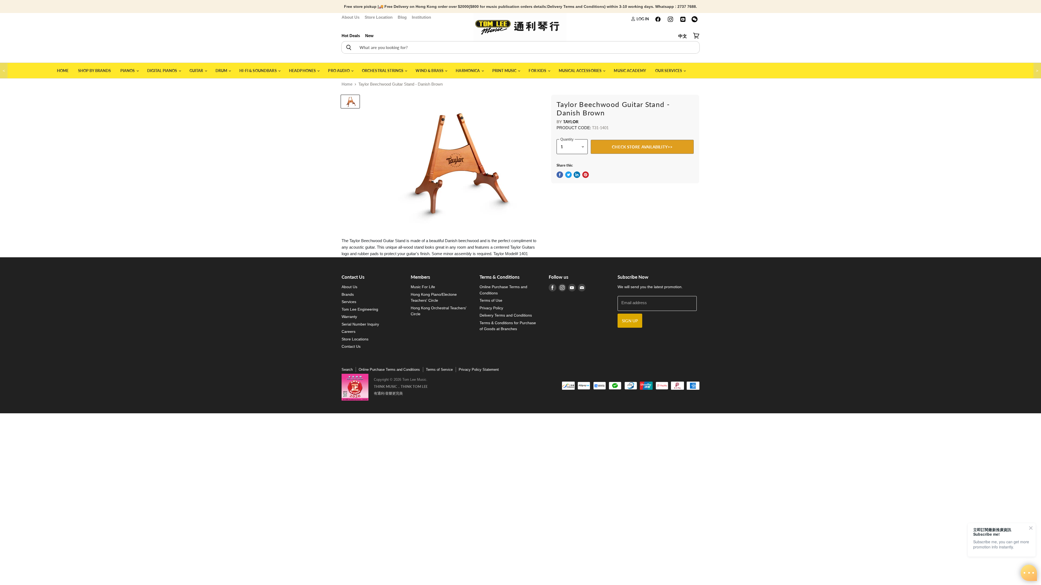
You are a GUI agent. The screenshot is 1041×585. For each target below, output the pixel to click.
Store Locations (355, 339)
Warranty (349, 316)
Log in (642, 19)
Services (349, 302)
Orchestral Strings (383, 70)
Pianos (128, 70)
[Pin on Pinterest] (585, 174)
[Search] (348, 47)
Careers (348, 331)
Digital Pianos (162, 70)
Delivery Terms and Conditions (506, 315)
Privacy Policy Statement (479, 370)
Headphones (303, 70)
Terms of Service (439, 370)
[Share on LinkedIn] (577, 174)
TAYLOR (571, 121)
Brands (348, 294)
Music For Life (423, 287)
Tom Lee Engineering (360, 309)
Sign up (630, 320)
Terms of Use (491, 300)
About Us (350, 17)
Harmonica (468, 70)
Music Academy (630, 70)
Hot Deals (351, 35)
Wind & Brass (430, 70)
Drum (222, 70)
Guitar (196, 70)
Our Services (669, 70)
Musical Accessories (581, 70)
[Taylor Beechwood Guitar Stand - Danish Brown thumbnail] (350, 101)
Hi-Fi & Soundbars (258, 70)
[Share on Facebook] (560, 174)
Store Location (379, 17)
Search (347, 370)
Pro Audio (339, 70)
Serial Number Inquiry (360, 324)
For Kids (538, 70)
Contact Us (351, 346)
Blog (402, 17)
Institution (421, 17)
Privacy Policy (491, 308)
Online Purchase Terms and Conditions (389, 370)
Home (63, 70)
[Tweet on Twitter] (568, 174)
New (369, 35)
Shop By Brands (94, 70)
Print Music (505, 70)
